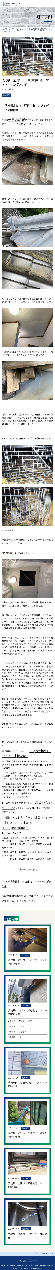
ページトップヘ (46, 1253)
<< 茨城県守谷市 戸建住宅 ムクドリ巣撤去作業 (26, 884)
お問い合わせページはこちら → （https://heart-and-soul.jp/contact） (27, 822)
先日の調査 (16, 119)
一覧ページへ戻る (27, 869)
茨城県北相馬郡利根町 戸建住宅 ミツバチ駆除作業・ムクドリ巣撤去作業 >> (27, 898)
